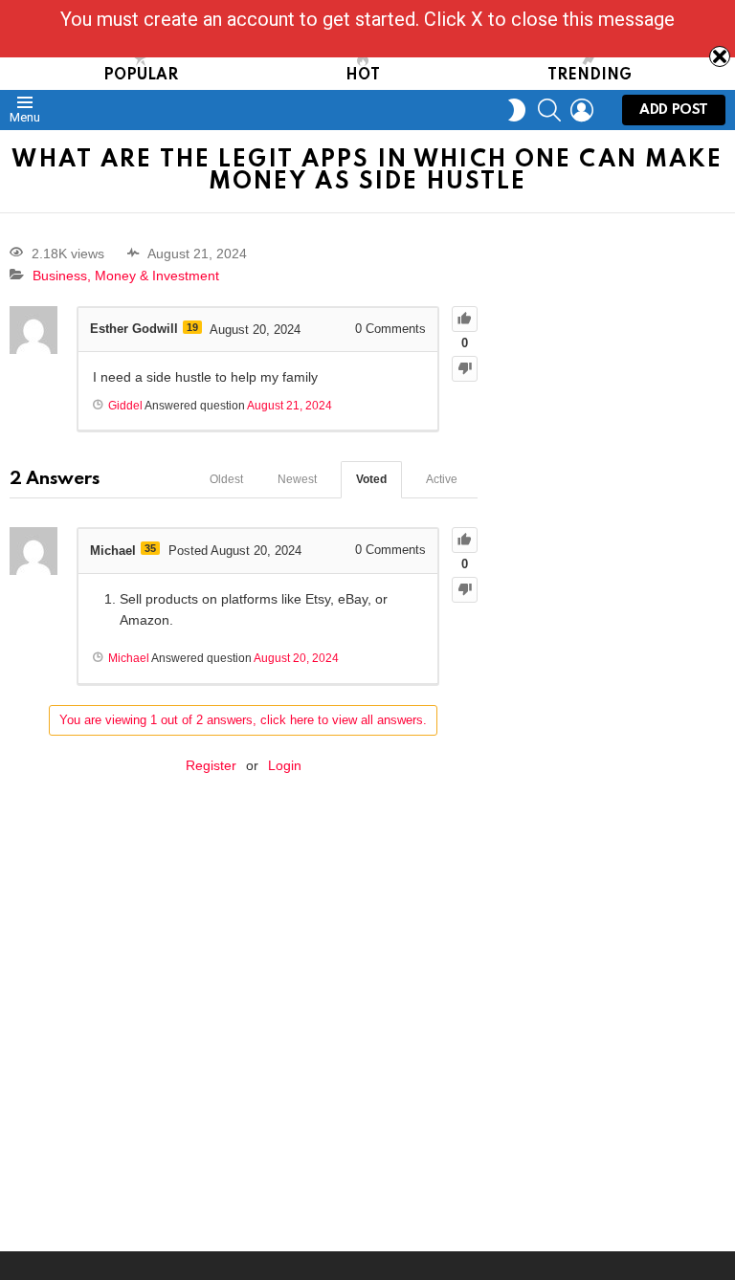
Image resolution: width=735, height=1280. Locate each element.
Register (211, 765)
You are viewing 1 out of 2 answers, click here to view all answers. (243, 720)
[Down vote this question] (465, 369)
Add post (673, 110)
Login (284, 765)
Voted (371, 479)
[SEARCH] (549, 110)
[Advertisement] (615, 337)
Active (441, 479)
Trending (589, 75)
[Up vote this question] (465, 319)
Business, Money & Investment (126, 275)
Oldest (226, 479)
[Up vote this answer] (465, 540)
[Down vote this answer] (465, 590)
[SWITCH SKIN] (516, 110)
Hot (362, 75)
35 (150, 548)
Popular (140, 75)
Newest (297, 479)
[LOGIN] (581, 110)
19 (192, 327)
